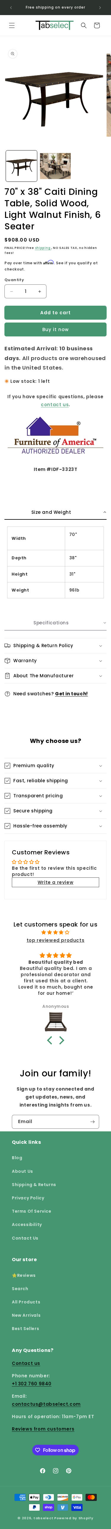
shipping (43, 248)
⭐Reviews (24, 1275)
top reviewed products (56, 940)
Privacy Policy (28, 1198)
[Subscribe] (92, 1122)
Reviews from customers (43, 1429)
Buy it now (55, 329)
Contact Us (25, 1238)
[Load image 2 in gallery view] (55, 166)
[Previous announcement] (10, 7)
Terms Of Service (32, 1211)
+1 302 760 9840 (32, 1384)
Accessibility (27, 1224)
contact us (55, 404)
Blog (17, 1158)
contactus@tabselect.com (46, 1404)
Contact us (26, 1363)
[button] (11, 25)
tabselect (43, 1518)
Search (20, 1289)
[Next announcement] (100, 7)
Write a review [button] (55, 882)
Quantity (14, 280)
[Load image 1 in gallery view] (21, 166)
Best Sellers (25, 1329)
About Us (22, 1171)
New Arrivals (26, 1315)
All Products (26, 1302)
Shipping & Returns (34, 1185)
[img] (55, 932)
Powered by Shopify (74, 1518)
